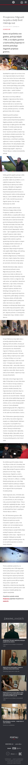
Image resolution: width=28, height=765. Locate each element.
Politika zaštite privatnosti (14, 760)
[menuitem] (21, 2)
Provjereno (6, 599)
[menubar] (21, 2)
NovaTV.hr (14, 2)
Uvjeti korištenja (18, 759)
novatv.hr (6, 601)
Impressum (8, 759)
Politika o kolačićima (14, 761)
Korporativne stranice (14, 763)
